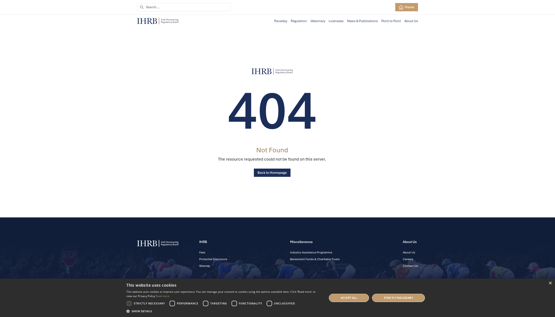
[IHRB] (272, 71)
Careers (408, 259)
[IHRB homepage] (157, 21)
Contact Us (410, 266)
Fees (202, 252)
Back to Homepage (272, 173)
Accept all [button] (349, 298)
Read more (163, 296)
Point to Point (391, 21)
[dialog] (277, 298)
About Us (411, 21)
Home (409, 7)
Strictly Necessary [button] (398, 298)
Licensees (336, 21)
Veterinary (317, 21)
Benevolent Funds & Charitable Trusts (315, 259)
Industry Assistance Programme (311, 252)
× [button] (550, 283)
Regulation (299, 21)
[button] (223, 311)
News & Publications (362, 21)
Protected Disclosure (213, 259)
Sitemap (204, 266)
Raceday (280, 21)
